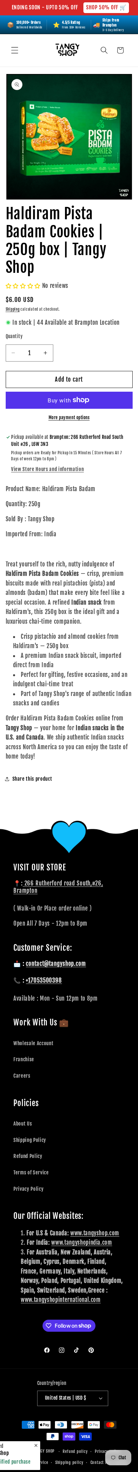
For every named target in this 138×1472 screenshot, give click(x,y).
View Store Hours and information (47, 469)
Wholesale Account (33, 1043)
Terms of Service (31, 1172)
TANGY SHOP (44, 1451)
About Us (22, 1123)
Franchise (23, 1059)
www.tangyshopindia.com (81, 1242)
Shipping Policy (29, 1140)
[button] (15, 50)
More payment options (69, 417)
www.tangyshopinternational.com (61, 1299)
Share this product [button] (32, 778)
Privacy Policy (28, 1188)
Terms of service (33, 1462)
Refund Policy (28, 1156)
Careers (21, 1075)
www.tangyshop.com (94, 1233)
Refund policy (75, 1451)
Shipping (13, 309)
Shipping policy (69, 1462)
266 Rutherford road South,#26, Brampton (58, 886)
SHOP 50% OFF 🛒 (106, 7)
